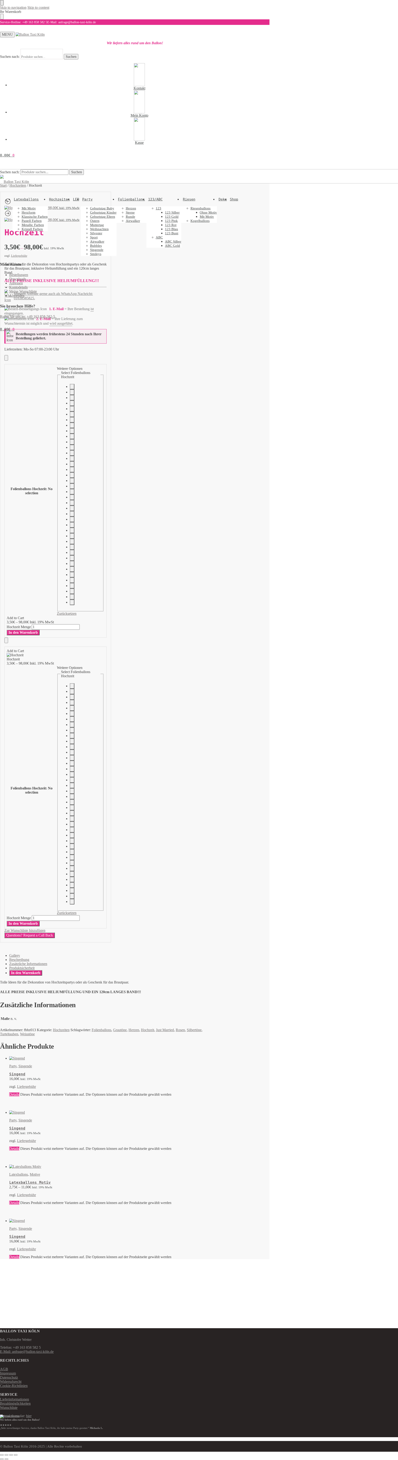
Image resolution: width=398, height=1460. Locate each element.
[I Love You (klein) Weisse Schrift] (72, 508)
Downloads (17, 279)
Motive (35, 1174)
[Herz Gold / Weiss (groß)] (72, 447)
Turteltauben (9, 1034)
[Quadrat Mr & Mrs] (72, 563)
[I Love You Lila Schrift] (72, 519)
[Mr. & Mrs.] (72, 414)
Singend (17, 1074)
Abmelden (16, 295)
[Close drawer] (2, 16)
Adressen (16, 283)
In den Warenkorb (23, 632)
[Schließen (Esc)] (16, 1455)
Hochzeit (147, 1030)
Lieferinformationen (14, 1399)
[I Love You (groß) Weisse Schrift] (72, 514)
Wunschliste (9, 1408)
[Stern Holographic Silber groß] (72, 597)
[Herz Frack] (72, 425)
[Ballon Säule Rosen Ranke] (72, 386)
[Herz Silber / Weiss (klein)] (72, 442)
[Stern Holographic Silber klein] (72, 591)
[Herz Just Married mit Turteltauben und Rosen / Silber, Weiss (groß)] (72, 475)
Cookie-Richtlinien (14, 1386)
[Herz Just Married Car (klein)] (72, 492)
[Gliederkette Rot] (72, 547)
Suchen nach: (10, 57)
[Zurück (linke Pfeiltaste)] (2, 1459)
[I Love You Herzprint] (72, 530)
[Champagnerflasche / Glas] (72, 569)
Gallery (14, 955)
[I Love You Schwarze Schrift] (72, 525)
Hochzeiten (61, 1030)
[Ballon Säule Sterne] (72, 392)
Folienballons (101, 1030)
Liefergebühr (26, 1087)
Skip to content (38, 7)
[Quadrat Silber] (72, 586)
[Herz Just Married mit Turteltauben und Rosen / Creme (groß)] (72, 486)
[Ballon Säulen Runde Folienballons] (72, 397)
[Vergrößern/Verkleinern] (2, 1455)
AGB (4, 1369)
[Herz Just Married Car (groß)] (72, 497)
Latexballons (18, 1174)
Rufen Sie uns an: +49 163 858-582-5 (27, 316)
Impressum (8, 1373)
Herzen (134, 1030)
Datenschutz (9, 1377)
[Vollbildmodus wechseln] (6, 1455)
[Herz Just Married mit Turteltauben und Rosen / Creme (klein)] (72, 480)
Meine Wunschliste (23, 291)
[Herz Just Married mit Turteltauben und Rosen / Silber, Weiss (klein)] (72, 469)
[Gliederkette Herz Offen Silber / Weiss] (72, 431)
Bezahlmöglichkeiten (15, 1403)
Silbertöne (194, 1030)
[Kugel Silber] (72, 580)
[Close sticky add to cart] (6, 358)
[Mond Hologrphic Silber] (72, 602)
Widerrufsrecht (10, 1381)
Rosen (180, 1030)
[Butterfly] (72, 541)
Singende (25, 1066)
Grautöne (120, 1030)
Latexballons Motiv (30, 1182)
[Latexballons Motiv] (107, 1167)
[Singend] (107, 1058)
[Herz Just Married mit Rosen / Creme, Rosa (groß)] (72, 464)
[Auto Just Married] (72, 409)
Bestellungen (18, 275)
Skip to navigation (13, 7)
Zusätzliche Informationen (28, 964)
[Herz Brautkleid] (72, 420)
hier (29, 1416)
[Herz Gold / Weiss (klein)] (72, 453)
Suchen (71, 57)
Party (13, 1066)
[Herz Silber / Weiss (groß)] (72, 436)
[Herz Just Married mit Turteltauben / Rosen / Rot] (72, 503)
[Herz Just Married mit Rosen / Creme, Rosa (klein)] (72, 458)
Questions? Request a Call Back (29, 935)
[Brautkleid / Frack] (72, 403)
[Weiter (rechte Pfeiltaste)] (6, 1459)
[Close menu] (2, 3)
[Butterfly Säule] (72, 552)
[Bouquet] (72, 536)
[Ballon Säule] (72, 558)
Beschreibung (19, 960)
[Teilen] (11, 1455)
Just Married (165, 1030)
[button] (7, 155)
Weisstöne (27, 1034)
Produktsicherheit (22, 968)
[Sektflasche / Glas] (72, 574)
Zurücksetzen (66, 613)
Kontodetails (18, 287)
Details (14, 1094)
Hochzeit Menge (19, 627)
